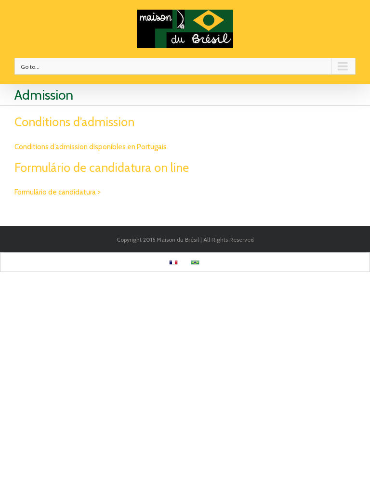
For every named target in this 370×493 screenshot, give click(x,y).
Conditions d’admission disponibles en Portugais (90, 147)
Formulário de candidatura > (57, 192)
